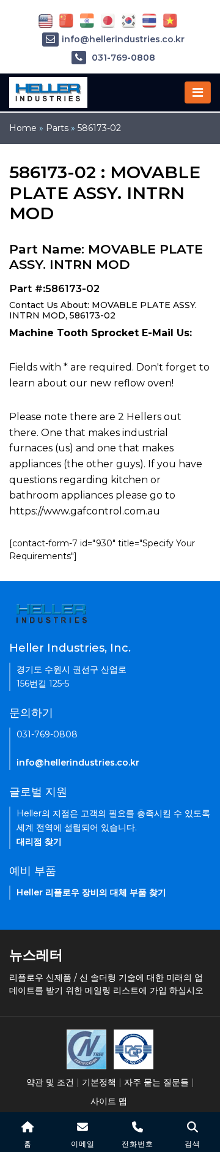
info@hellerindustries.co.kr (123, 39)
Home (23, 128)
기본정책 (99, 1082)
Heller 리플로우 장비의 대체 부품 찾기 (91, 892)
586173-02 (99, 128)
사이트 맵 (108, 1101)
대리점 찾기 (39, 841)
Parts (57, 128)
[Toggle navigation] (198, 92)
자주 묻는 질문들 (156, 1082)
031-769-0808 (122, 57)
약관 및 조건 (50, 1082)
